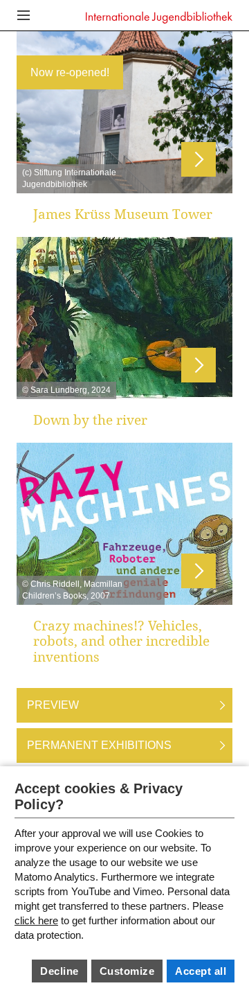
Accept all (200, 971)
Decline (59, 971)
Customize (127, 971)
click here (36, 920)
